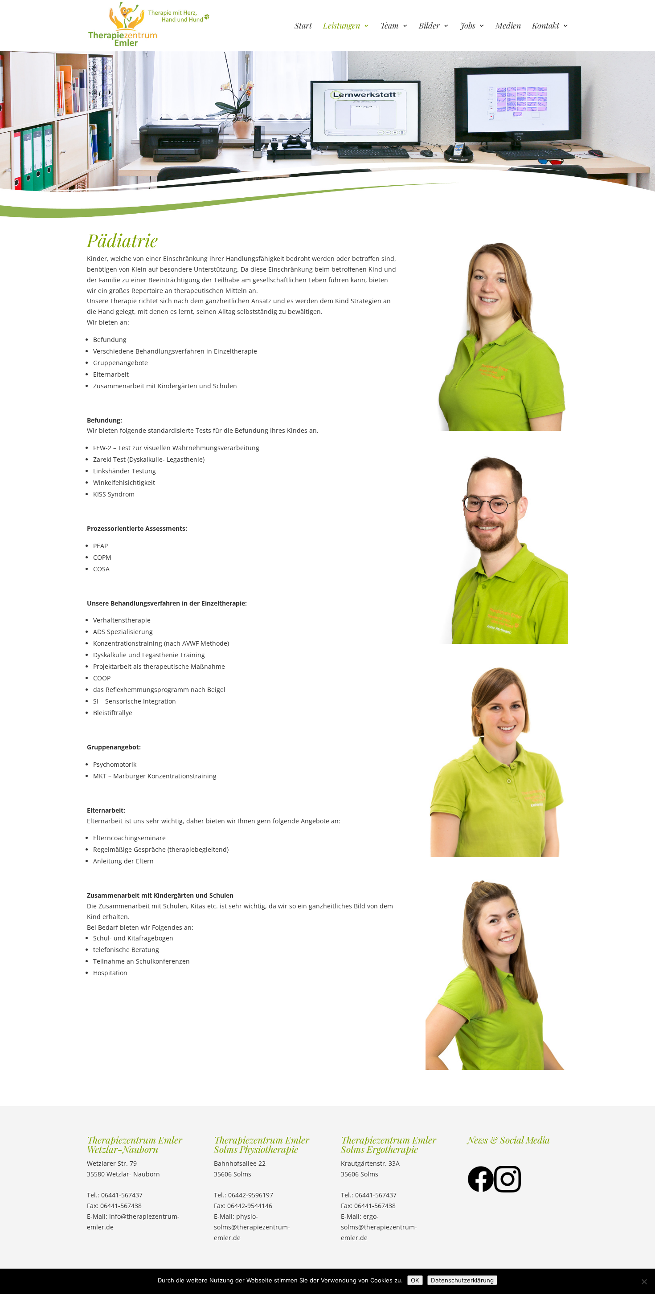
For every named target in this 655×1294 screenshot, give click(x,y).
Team (389, 26)
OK (415, 1280)
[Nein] (643, 1281)
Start (303, 26)
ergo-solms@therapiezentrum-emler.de (379, 1227)
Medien (508, 26)
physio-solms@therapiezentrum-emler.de (252, 1227)
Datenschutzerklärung (462, 1280)
